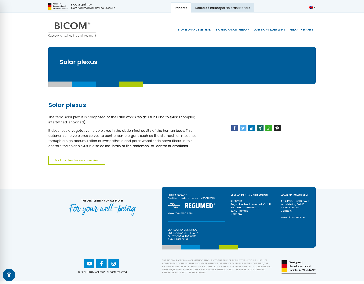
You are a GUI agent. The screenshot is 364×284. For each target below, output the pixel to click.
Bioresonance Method (183, 229)
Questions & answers (182, 236)
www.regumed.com (180, 213)
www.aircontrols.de (293, 217)
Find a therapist (178, 239)
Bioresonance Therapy (183, 233)
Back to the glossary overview (76, 160)
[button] (234, 128)
